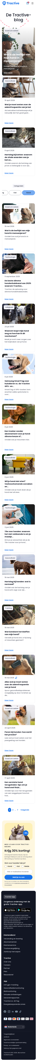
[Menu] (32, 3)
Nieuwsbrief (8, 975)
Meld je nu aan (19, 877)
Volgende (25, 810)
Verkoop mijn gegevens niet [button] (12, 1048)
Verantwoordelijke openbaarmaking (15, 1042)
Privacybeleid (8, 885)
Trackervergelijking (12, 948)
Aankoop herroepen (12, 951)
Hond (28, 193)
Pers (5, 971)
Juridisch (6, 1037)
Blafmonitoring (10, 991)
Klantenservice (10, 945)
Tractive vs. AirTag (11, 1001)
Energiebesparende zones (14, 1004)
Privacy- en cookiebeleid (11, 1045)
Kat (15, 193)
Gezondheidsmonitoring (14, 988)
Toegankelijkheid (9, 1034)
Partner (7, 968)
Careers (7, 965)
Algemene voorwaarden (21, 883)
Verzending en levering (13, 939)
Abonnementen (10, 942)
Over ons (7, 962)
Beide (26, 866)
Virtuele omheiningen (12, 994)
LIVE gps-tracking (11, 985)
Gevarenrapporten (11, 998)
